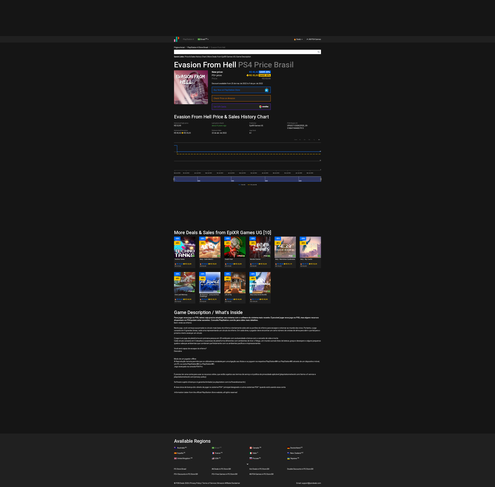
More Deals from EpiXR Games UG (221, 57)
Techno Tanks (180, 259)
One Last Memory (181, 295)
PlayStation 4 (188, 39)
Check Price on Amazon (224, 98)
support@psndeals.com (311, 483)
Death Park (229, 259)
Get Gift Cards (220, 106)
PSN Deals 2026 (182, 483)
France (218, 453)
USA (217, 458)
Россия (257, 458)
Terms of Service (209, 483)
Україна (294, 458)
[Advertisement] (247, 18)
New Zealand (296, 453)
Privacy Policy (195, 483)
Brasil (203, 39)
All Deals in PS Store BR (221, 469)
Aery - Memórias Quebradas (285, 259)
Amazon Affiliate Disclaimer (228, 483)
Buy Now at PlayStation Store (227, 90)
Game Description (243, 57)
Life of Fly (228, 295)
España (181, 453)
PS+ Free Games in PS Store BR (224, 474)
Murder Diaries (255, 259)
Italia (255, 453)
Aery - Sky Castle (306, 259)
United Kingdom (184, 458)
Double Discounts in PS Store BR (300, 469)
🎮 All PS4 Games (313, 39)
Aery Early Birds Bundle (258, 295)
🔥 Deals (297, 39)
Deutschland (296, 448)
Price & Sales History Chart (195, 57)
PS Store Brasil (180, 469)
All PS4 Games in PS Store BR (261, 474)
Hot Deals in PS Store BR (259, 469)
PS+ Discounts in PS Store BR (186, 474)
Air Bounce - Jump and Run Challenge (209, 295)
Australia (182, 448)
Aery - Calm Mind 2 (206, 259)
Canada (257, 448)
